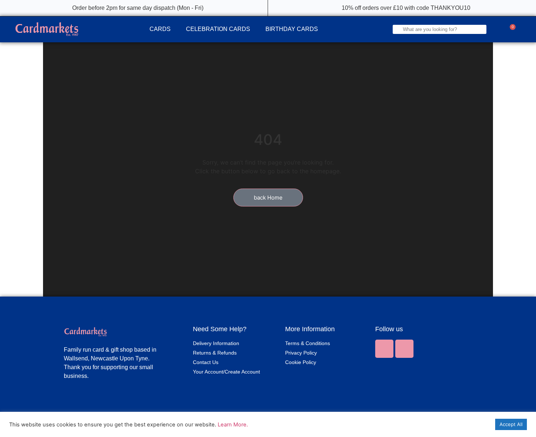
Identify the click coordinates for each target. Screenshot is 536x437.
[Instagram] (404, 349)
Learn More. (233, 424)
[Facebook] (384, 349)
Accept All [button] (511, 424)
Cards (160, 29)
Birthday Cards (291, 29)
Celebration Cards (218, 29)
